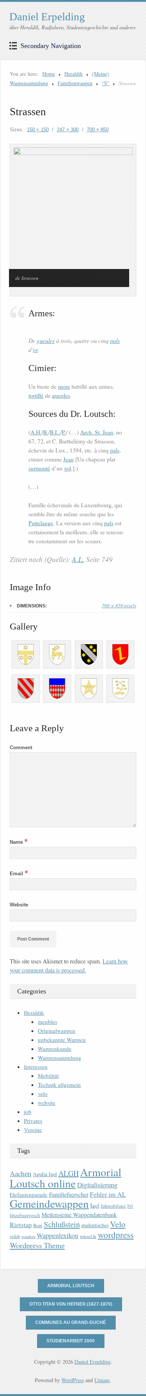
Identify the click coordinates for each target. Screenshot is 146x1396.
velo (43, 1093)
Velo (117, 1224)
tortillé (35, 395)
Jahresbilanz (113, 1205)
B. (45, 432)
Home (48, 73)
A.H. (36, 432)
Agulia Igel (45, 1174)
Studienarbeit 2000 (70, 1340)
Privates (33, 1120)
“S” (105, 83)
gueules (46, 340)
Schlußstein (62, 1224)
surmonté (39, 468)
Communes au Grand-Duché (70, 1322)
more (64, 386)
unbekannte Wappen (62, 1039)
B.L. (55, 432)
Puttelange (40, 523)
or (35, 349)
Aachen (20, 1173)
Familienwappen (75, 83)
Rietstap (21, 1224)
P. (64, 432)
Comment (21, 747)
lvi (130, 1205)
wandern (28, 1236)
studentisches (95, 1225)
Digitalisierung (97, 1184)
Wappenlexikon (57, 1235)
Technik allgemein (59, 1084)
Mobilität (48, 1075)
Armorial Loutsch (70, 1285)
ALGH (68, 1173)
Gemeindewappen (49, 1203)
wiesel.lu (88, 1236)
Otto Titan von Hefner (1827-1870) (70, 1304)
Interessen (36, 1066)
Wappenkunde (55, 1048)
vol (67, 468)
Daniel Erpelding (47, 17)
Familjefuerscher (68, 1194)
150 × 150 (38, 129)
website (46, 1102)
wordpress (116, 1235)
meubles (47, 1021)
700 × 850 (98, 129)
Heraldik (73, 73)
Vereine (33, 1129)
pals (115, 340)
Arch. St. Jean (96, 432)
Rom (37, 1225)
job (27, 1111)
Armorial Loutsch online (65, 1177)
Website (19, 905)
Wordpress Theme (37, 1245)
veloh (15, 1236)
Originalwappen (56, 1030)
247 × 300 (68, 129)
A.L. (78, 559)
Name (19, 842)
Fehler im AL (108, 1194)
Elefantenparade (29, 1194)
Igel (94, 1205)
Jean (68, 459)
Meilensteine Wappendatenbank (79, 1215)
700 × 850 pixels (119, 605)
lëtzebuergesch (25, 1215)
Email (19, 873)
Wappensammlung (59, 1057)
